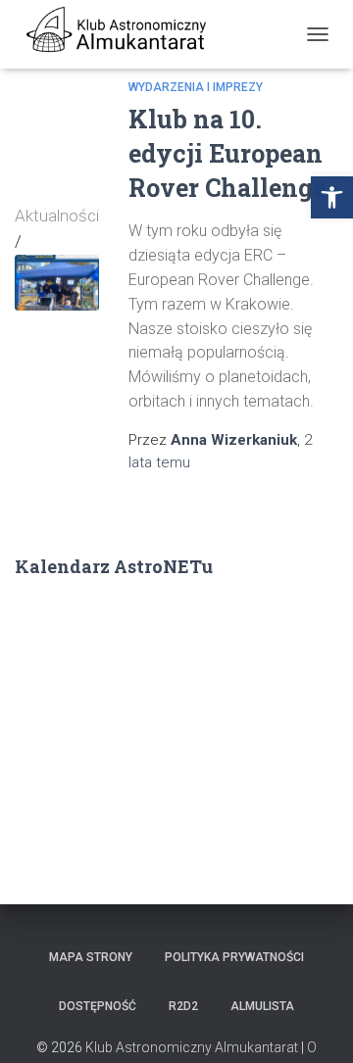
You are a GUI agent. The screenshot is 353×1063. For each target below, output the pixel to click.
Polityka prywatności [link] (234, 957)
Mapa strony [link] (90, 957)
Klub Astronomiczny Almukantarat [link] (191, 1047)
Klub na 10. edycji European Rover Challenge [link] (227, 153)
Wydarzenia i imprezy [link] (195, 87)
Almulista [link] (262, 1006)
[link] (332, 197)
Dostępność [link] (97, 1006)
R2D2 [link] (183, 1006)
